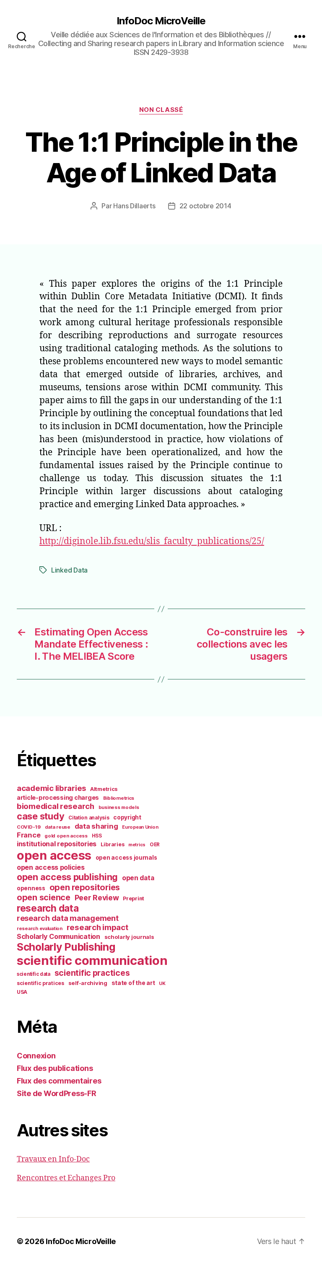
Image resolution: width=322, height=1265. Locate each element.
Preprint (133, 898)
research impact (97, 927)
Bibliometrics (119, 798)
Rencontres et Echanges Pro (66, 1178)
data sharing (96, 826)
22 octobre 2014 (205, 206)
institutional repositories (56, 844)
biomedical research (55, 806)
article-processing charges (58, 797)
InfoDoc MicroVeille (161, 21)
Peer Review (97, 897)
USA (22, 992)
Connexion (36, 1055)
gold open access (66, 836)
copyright (127, 817)
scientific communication (92, 960)
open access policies (51, 867)
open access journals (126, 857)
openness (31, 888)
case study (40, 816)
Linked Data (69, 570)
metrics (136, 845)
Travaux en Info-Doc (53, 1159)
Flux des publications (55, 1068)
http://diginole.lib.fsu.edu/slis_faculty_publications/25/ (151, 541)
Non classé (161, 110)
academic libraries (51, 788)
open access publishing (67, 876)
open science (43, 897)
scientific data (33, 974)
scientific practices (92, 973)
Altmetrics (103, 789)
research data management (68, 918)
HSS (97, 836)
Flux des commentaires (59, 1080)
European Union (140, 827)
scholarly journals (129, 936)
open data (138, 878)
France (28, 835)
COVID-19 (29, 827)
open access (54, 855)
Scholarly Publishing (66, 947)
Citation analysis (88, 818)
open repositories (84, 887)
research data (48, 908)
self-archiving (87, 983)
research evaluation (39, 928)
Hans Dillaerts (134, 206)
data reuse (57, 827)
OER (155, 845)
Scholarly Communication (58, 936)
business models (119, 807)
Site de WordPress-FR (56, 1093)
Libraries (113, 844)
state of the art (133, 983)
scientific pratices (40, 983)
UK (162, 983)
